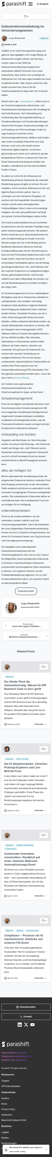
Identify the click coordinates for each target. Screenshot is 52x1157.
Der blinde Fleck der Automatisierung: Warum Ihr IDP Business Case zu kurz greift (25, 685)
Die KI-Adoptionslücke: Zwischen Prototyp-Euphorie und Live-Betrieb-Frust (25, 767)
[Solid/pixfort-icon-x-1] (26, 1024)
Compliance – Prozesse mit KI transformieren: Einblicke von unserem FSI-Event (23, 939)
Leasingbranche (27, 101)
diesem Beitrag (21, 378)
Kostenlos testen (26, 591)
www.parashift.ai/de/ (30, 607)
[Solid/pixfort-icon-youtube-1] (32, 1024)
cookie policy (19, 1151)
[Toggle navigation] (30, 4)
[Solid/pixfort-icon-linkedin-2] (20, 1024)
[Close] (46, 1149)
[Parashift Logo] (15, 1044)
